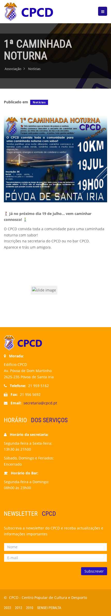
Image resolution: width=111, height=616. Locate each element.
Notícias (39, 102)
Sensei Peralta (49, 607)
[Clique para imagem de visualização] (55, 158)
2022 (7, 607)
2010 (29, 607)
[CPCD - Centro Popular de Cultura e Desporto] (30, 11)
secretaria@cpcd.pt (40, 403)
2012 (18, 607)
